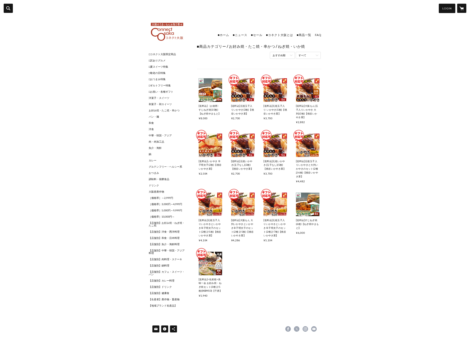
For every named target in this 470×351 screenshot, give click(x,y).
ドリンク (154, 185)
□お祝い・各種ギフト (161, 91)
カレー (152, 160)
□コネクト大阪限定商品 (162, 54)
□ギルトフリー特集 (160, 85)
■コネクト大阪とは (279, 35)
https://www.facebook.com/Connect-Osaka (288, 329)
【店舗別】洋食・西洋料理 (164, 231)
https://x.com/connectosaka (296, 329)
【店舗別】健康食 (159, 293)
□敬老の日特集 (157, 73)
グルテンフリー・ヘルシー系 (165, 166)
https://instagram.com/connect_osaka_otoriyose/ (305, 329)
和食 (151, 123)
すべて (302, 55)
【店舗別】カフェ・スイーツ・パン (167, 273)
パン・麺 (154, 116)
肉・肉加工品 (156, 141)
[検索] (8, 8)
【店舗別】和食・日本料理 (164, 238)
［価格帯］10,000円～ (162, 216)
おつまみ (154, 173)
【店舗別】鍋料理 (159, 265)
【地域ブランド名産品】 (163, 305)
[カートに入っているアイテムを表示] (461, 8)
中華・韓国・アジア (160, 135)
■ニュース (240, 35)
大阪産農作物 (156, 191)
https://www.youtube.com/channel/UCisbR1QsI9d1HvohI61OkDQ (314, 329)
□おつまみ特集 (157, 79)
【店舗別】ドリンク (160, 287)
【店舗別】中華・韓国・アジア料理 (167, 251)
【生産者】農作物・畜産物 (164, 299)
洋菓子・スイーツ (159, 98)
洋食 (151, 129)
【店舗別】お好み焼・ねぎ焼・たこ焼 (167, 224)
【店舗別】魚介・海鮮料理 (164, 244)
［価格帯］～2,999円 (161, 198)
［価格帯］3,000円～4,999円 (165, 204)
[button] (447, 8)
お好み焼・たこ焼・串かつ (164, 110)
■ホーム (223, 35)
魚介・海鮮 (155, 148)
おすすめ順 (279, 55)
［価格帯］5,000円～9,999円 (165, 210)
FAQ (318, 35)
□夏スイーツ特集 (158, 66)
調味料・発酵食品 (159, 179)
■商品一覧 (304, 35)
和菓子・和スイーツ (160, 104)
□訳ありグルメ (157, 60)
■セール (256, 35)
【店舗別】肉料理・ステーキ (165, 259)
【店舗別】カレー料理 (161, 280)
